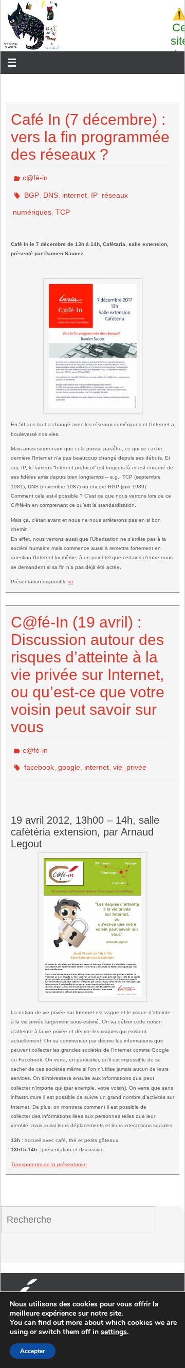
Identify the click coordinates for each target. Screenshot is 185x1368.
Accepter (32, 1351)
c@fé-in (35, 177)
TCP (62, 205)
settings (114, 1332)
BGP (31, 191)
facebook (39, 755)
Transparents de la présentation (49, 1150)
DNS (50, 191)
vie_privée (129, 755)
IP (94, 191)
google (69, 755)
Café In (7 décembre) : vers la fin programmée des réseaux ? (90, 137)
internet (74, 191)
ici (70, 573)
